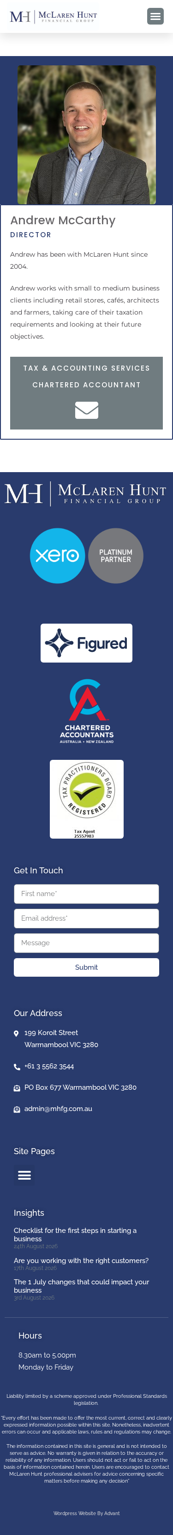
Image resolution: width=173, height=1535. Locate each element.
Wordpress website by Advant (87, 1513)
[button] (155, 16)
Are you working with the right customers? (81, 1261)
